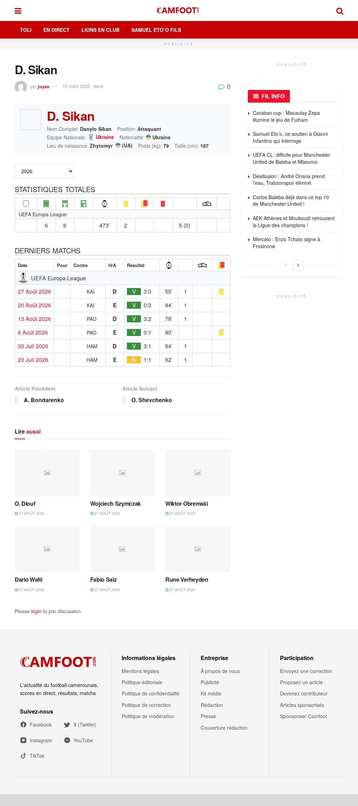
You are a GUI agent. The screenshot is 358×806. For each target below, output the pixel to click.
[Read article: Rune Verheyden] (197, 549)
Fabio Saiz (103, 579)
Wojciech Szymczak (115, 503)
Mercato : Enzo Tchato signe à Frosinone (286, 243)
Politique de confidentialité (150, 693)
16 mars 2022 (76, 86)
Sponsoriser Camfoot (303, 716)
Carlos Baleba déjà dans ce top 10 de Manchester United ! (291, 201)
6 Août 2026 (33, 332)
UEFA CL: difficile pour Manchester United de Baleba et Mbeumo (291, 158)
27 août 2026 (31, 513)
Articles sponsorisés (302, 704)
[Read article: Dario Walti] (47, 549)
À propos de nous (220, 670)
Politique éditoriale (142, 682)
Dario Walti (28, 579)
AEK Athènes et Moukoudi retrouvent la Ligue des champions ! (294, 222)
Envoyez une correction (306, 670)
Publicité (210, 682)
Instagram (41, 740)
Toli (25, 29)
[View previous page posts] (285, 265)
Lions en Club (100, 29)
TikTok (37, 755)
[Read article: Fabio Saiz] (122, 549)
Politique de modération (148, 716)
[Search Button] (339, 10)
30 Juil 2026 (33, 346)
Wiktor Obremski (186, 503)
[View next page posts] (298, 265)
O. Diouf (25, 503)
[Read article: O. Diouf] (47, 473)
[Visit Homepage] (179, 10)
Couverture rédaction (224, 727)
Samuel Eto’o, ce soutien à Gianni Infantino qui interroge (290, 137)
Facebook (41, 724)
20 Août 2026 (34, 305)
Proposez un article (301, 682)
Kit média (211, 693)
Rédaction (212, 704)
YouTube (83, 740)
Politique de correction (146, 704)
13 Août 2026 (34, 318)
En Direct (56, 29)
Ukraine (105, 137)
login (36, 611)
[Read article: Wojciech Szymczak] (122, 473)
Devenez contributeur (304, 693)
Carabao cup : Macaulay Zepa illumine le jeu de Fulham (286, 116)
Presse (208, 716)
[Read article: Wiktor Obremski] (197, 473)
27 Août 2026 (34, 291)
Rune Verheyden (186, 579)
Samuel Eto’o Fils (156, 29)
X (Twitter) (84, 724)
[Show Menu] (18, 10)
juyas (43, 86)
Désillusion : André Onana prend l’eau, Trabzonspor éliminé (289, 180)
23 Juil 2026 (33, 359)
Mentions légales (140, 670)
